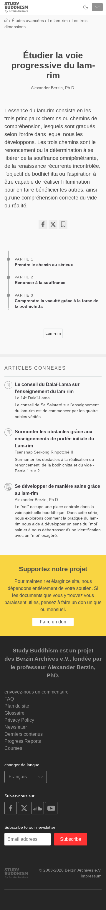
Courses (13, 748)
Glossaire (14, 713)
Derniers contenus (23, 734)
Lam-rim (53, 333)
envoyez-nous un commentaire (36, 691)
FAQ (9, 698)
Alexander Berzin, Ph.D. (53, 87)
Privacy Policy (19, 720)
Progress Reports (22, 741)
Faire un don (53, 621)
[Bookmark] (63, 224)
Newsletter (15, 727)
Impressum (91, 876)
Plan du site (16, 705)
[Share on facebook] (43, 224)
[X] (53, 224)
